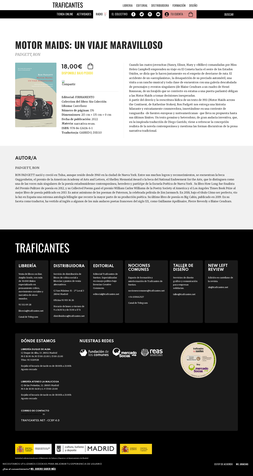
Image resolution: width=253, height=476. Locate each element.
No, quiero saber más (43, 468)
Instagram (150, 14)
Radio (99, 14)
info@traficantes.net (33, 414)
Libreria (128, 5)
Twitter (142, 14)
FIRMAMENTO (84, 97)
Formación (179, 5)
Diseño (193, 5)
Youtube (158, 14)
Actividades (84, 14)
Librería (27, 266)
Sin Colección (97, 101)
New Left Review (218, 268)
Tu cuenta (177, 14)
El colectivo (120, 14)
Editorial (142, 5)
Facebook (133, 14)
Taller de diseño (183, 268)
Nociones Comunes (139, 268)
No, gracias (242, 464)
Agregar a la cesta (91, 66)
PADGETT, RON (27, 54)
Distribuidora (160, 5)
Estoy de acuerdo (223, 464)
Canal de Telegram (28, 317)
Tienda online (65, 14)
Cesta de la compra (191, 14)
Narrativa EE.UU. (84, 123)
